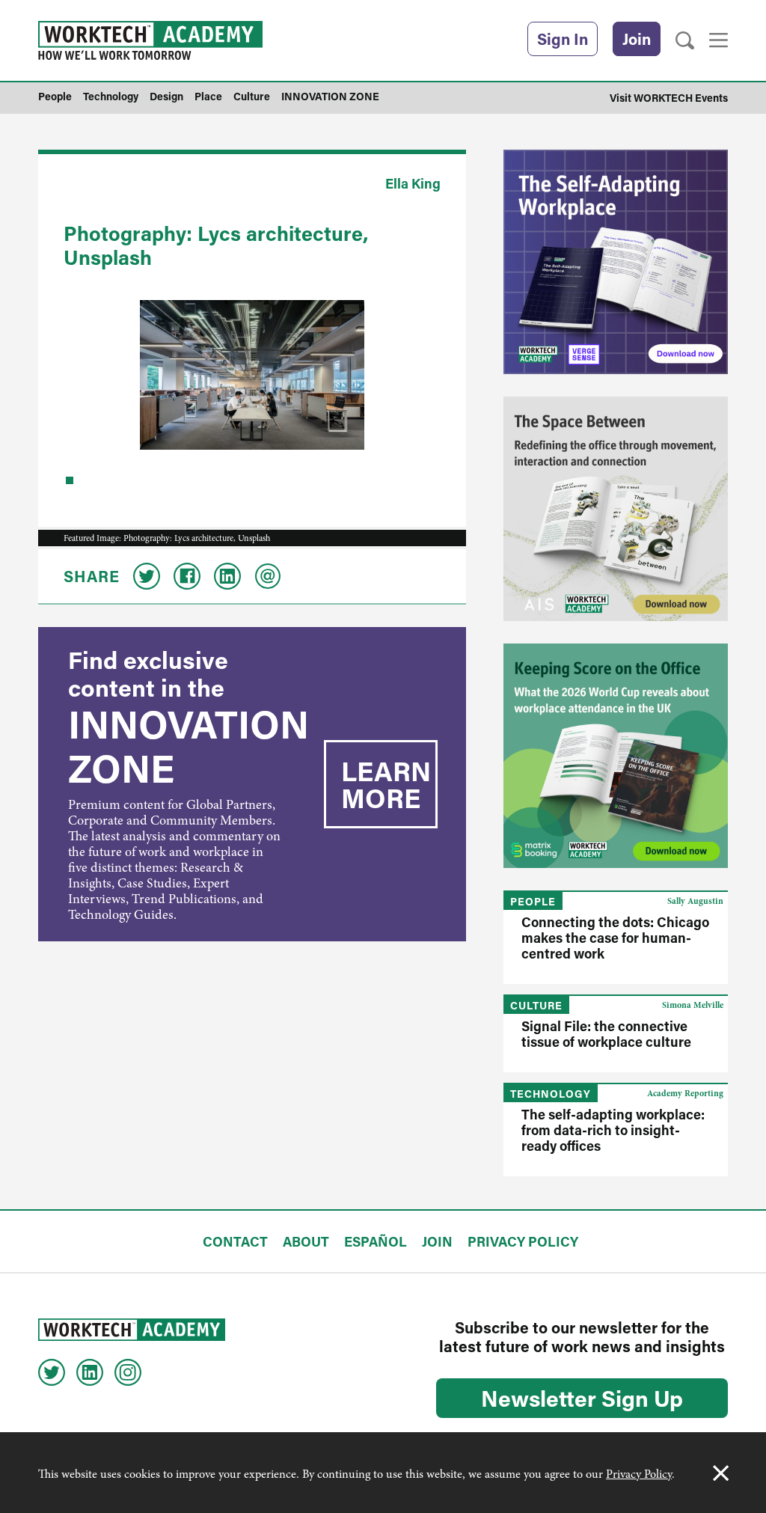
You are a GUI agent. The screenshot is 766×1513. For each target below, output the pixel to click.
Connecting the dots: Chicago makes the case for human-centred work (615, 937)
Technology (550, 1093)
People (533, 901)
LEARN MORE (386, 784)
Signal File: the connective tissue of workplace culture (606, 1034)
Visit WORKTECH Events (669, 98)
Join (636, 38)
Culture (536, 1005)
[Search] (684, 40)
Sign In (562, 38)
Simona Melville (692, 1005)
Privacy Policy (639, 1474)
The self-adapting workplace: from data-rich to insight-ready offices (613, 1130)
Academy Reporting (685, 1093)
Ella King (413, 183)
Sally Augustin (695, 901)
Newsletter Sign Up (582, 1398)
